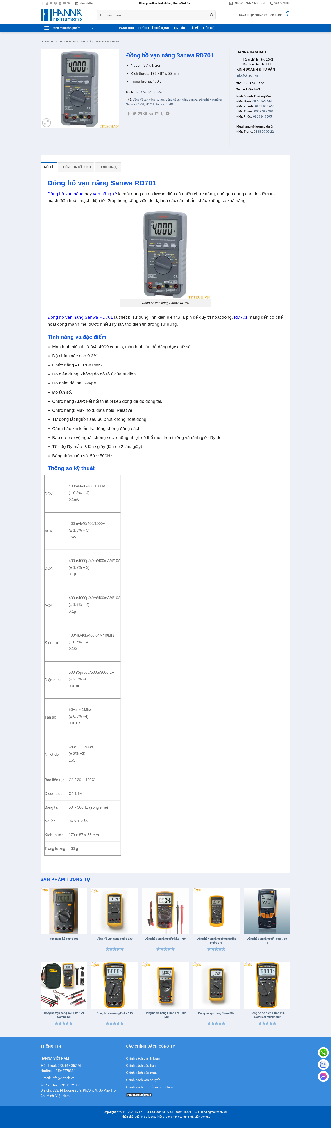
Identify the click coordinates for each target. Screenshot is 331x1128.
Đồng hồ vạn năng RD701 (148, 99)
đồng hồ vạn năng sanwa (181, 99)
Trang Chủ (125, 28)
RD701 (149, 104)
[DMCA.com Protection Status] (139, 1095)
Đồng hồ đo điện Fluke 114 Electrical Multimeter (267, 1015)
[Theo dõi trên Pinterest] (55, 3)
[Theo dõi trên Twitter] (51, 3)
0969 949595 (262, 116)
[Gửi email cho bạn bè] (140, 114)
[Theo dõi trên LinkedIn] (60, 3)
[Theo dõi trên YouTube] (64, 3)
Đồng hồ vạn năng (107, 41)
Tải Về (194, 28)
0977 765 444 (262, 101)
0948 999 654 (264, 106)
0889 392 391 (264, 111)
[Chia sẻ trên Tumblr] (162, 114)
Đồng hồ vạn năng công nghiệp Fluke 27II (216, 940)
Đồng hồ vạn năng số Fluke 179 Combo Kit (64, 1015)
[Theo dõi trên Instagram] (47, 3)
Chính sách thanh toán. (143, 1058)
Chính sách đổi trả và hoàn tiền (149, 1087)
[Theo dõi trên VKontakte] (68, 3)
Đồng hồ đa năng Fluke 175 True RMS (165, 1015)
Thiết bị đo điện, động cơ (75, 41)
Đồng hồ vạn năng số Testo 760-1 (267, 940)
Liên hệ (208, 28)
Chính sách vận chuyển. (143, 1080)
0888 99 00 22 (264, 131)
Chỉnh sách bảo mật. (141, 1073)
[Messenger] (323, 1076)
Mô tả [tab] (48, 167)
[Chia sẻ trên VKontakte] (151, 114)
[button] (84, 3)
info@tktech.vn (247, 75)
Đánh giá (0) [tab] (108, 167)
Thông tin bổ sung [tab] (76, 167)
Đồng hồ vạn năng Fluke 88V (216, 1013)
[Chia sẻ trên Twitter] (134, 114)
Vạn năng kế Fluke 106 (63, 938)
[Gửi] (211, 15)
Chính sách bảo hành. (142, 1066)
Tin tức (179, 28)
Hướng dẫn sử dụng (153, 28)
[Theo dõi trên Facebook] (42, 3)
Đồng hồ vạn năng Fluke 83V (114, 938)
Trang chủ (47, 41)
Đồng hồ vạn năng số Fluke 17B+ (165, 938)
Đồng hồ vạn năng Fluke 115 (115, 1013)
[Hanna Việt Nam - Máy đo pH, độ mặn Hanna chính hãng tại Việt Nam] (65, 15)
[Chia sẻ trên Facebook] (129, 114)
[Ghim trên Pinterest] (145, 114)
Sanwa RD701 (164, 104)
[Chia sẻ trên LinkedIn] (156, 114)
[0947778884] (323, 1052)
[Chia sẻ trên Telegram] (167, 114)
